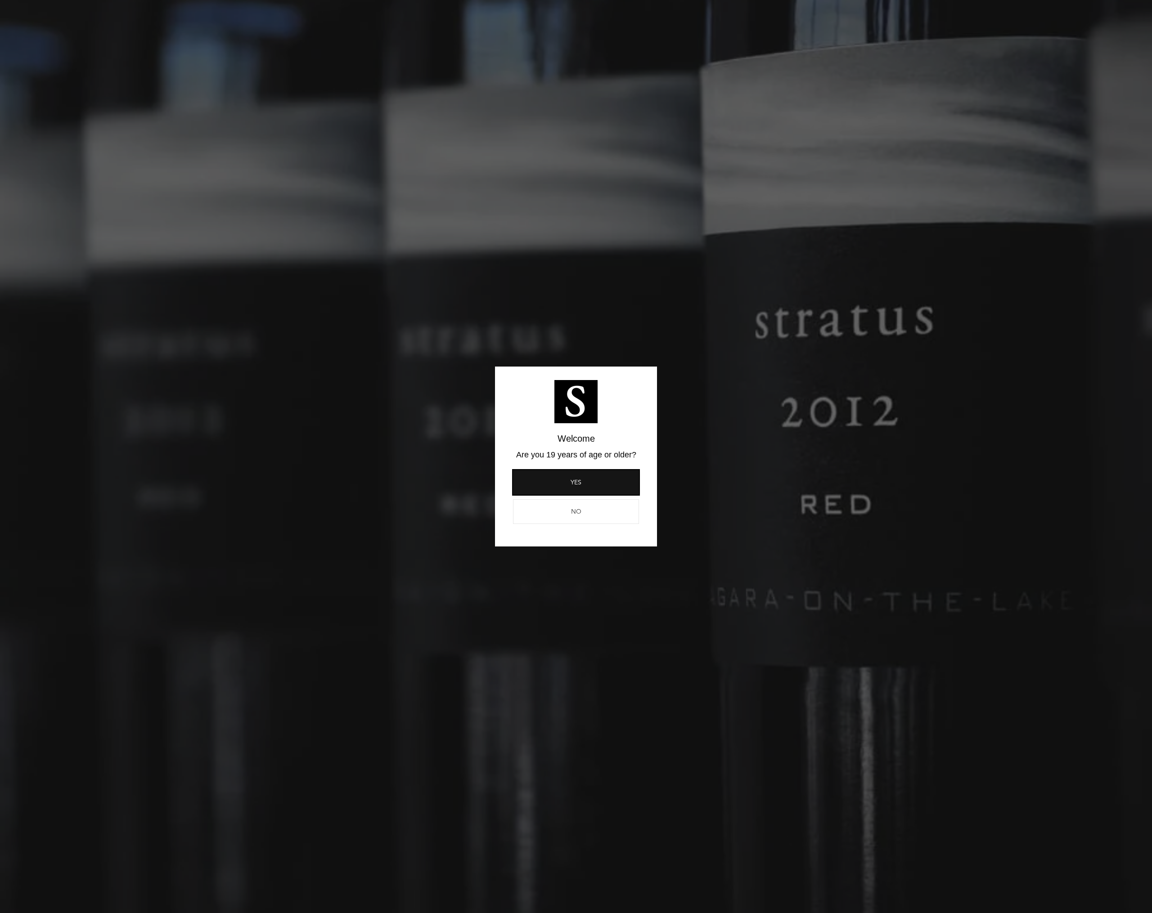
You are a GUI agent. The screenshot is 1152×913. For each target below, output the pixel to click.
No (576, 511)
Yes (576, 482)
